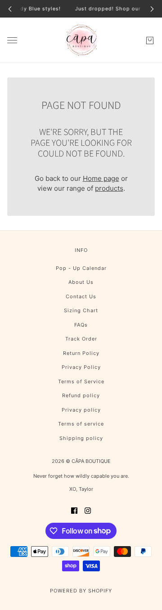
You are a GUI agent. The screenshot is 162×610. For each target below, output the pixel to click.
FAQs (81, 325)
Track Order (81, 339)
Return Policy (81, 353)
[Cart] (150, 40)
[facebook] (74, 510)
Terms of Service (81, 381)
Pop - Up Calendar (81, 268)
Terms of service (81, 424)
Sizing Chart (81, 310)
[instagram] (87, 510)
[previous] (10, 9)
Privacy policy (81, 410)
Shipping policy (81, 438)
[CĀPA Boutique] (81, 40)
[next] (152, 9)
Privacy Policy (81, 367)
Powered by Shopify (81, 591)
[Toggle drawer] (12, 40)
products (109, 188)
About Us (81, 282)
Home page (101, 178)
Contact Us (81, 296)
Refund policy (81, 395)
